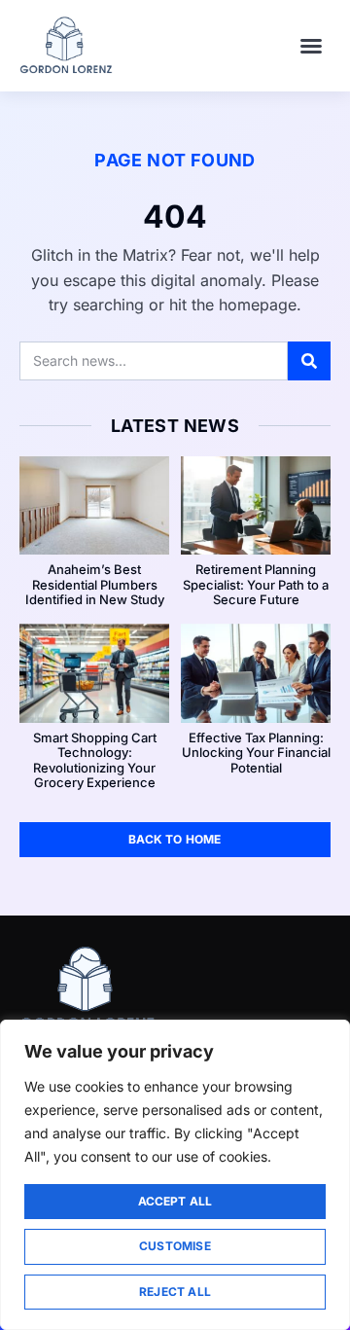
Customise (175, 1246)
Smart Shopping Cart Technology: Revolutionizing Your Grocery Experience (95, 760)
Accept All (175, 1201)
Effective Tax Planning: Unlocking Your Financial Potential (256, 752)
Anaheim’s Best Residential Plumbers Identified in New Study (94, 584)
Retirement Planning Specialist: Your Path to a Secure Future (256, 584)
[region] (175, 1175)
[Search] (309, 360)
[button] (311, 45)
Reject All (175, 1291)
